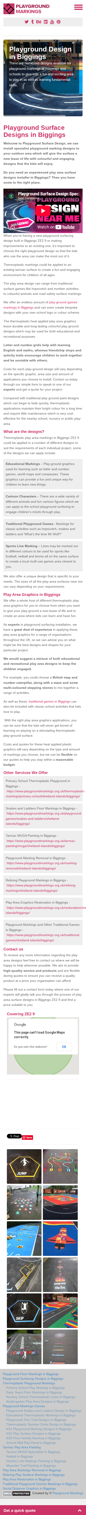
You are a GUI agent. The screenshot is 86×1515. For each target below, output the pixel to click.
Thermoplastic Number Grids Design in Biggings (41, 1424)
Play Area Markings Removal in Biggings (32, 1470)
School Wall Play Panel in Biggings (31, 1442)
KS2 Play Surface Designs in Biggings (33, 1433)
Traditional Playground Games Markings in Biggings (40, 1484)
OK (64, 1047)
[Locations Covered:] (5, 6)
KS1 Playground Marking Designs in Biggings (39, 1429)
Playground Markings (68, 1493)
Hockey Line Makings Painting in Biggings (36, 1461)
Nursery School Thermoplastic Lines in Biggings (40, 1397)
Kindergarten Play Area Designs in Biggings (37, 1401)
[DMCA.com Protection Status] (17, 1493)
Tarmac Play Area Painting (22, 1447)
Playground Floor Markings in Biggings (31, 1374)
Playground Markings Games (24, 1406)
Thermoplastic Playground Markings (29, 1383)
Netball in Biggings (19, 1456)
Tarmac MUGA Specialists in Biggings (33, 1452)
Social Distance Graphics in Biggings (29, 1488)
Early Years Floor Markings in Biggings (34, 1392)
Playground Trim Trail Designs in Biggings (36, 1420)
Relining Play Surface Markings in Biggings (34, 1475)
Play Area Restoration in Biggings (27, 1479)
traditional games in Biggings (49, 701)
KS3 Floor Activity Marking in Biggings (33, 1438)
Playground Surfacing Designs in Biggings (33, 1378)
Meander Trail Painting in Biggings (31, 1465)
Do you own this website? (30, 1046)
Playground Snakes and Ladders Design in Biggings (43, 1410)
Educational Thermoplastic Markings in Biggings (41, 1415)
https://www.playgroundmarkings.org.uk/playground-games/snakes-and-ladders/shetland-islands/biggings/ (44, 818)
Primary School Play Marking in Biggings (35, 1388)
